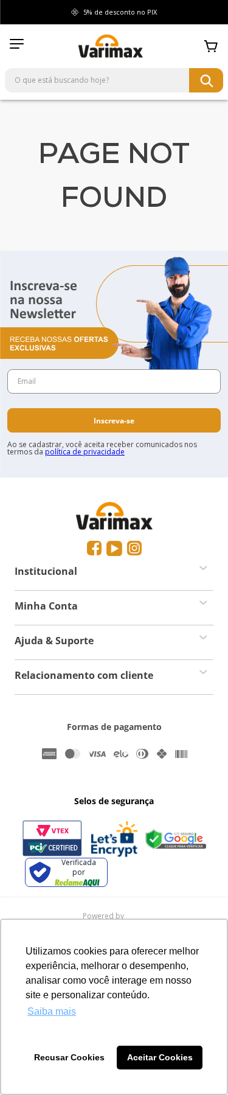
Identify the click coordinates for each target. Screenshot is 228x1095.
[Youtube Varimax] (114, 548)
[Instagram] (134, 548)
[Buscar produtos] (206, 80)
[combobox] (114, 80)
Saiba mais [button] (51, 1011)
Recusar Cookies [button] (69, 1057)
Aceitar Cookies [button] (160, 1057)
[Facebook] (94, 548)
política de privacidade (85, 452)
